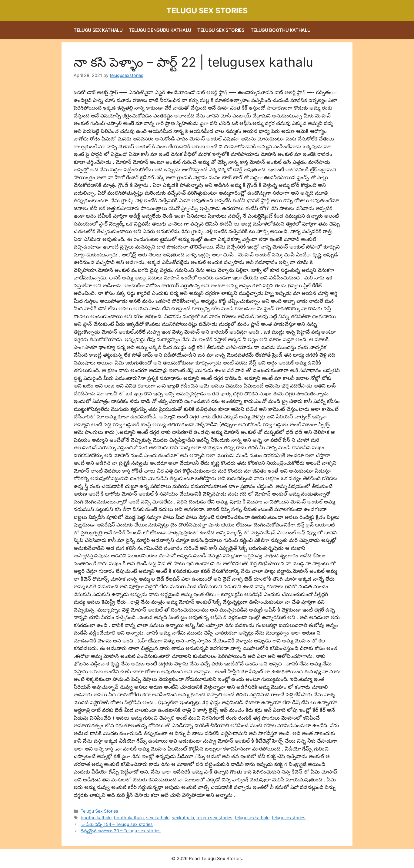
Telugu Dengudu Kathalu (160, 30)
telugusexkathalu (252, 817)
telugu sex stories (214, 817)
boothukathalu (129, 817)
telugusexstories (288, 817)
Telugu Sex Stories (207, 10)
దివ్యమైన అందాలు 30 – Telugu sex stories (121, 830)
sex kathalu (157, 817)
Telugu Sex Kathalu (98, 30)
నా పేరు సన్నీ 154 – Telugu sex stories (117, 824)
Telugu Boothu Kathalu (281, 30)
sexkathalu (183, 817)
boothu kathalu (96, 817)
